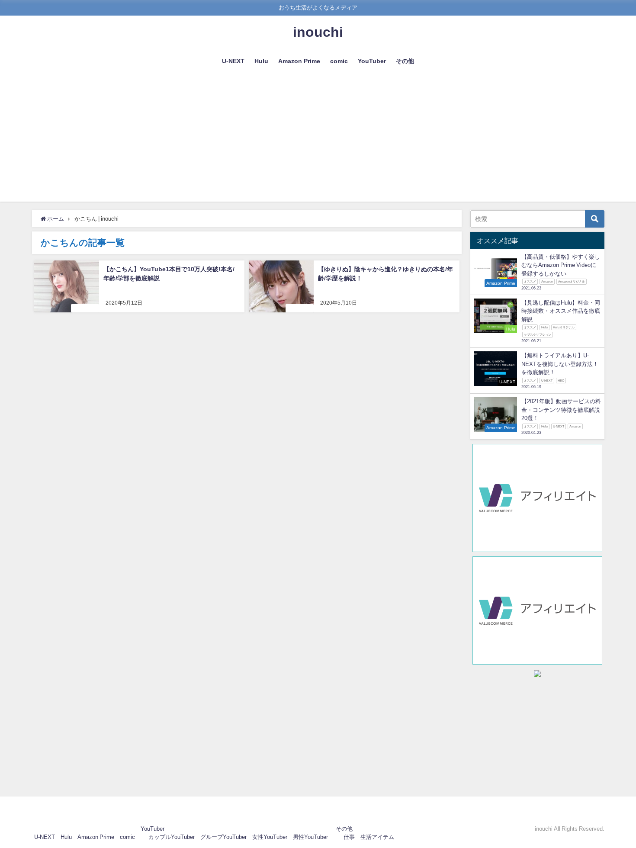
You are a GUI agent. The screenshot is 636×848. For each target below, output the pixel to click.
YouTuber (372, 61)
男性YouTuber (310, 837)
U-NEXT (233, 61)
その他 (405, 61)
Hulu (261, 61)
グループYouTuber (223, 837)
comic (339, 61)
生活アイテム (377, 837)
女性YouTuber (269, 837)
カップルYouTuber (171, 837)
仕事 (349, 837)
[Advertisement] (318, 141)
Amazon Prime (299, 61)
